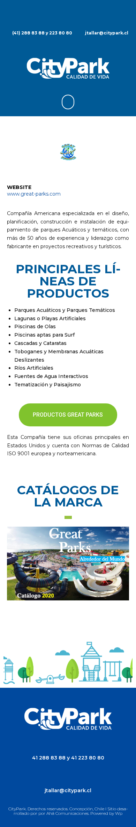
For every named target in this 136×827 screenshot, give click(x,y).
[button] (68, 102)
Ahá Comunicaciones (67, 813)
